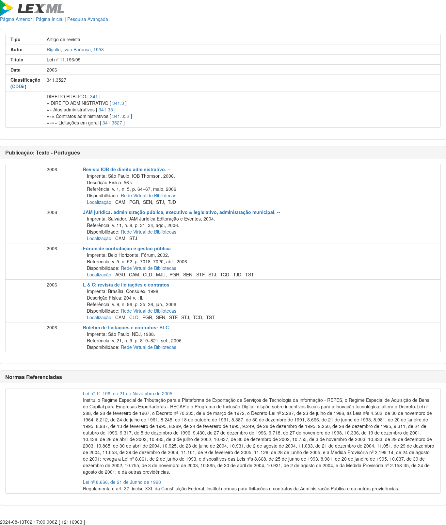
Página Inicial (49, 19)
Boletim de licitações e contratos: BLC (126, 327)
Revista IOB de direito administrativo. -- (127, 169)
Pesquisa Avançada (87, 19)
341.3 (118, 103)
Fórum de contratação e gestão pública (127, 248)
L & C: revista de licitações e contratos (126, 284)
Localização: (100, 202)
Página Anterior (16, 19)
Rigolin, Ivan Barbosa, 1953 (75, 49)
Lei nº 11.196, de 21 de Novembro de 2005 (127, 393)
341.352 (120, 116)
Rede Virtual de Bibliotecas (148, 195)
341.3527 (112, 122)
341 (94, 96)
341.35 (106, 109)
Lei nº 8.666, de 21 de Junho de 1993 (122, 482)
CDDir (18, 86)
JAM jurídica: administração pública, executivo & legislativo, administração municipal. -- (181, 212)
